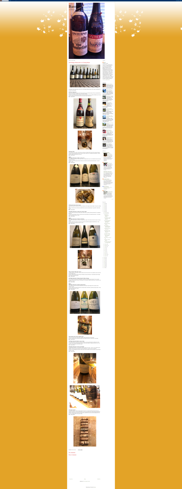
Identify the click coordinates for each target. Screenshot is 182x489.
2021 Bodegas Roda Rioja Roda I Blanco (110, 192)
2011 (104, 267)
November (105, 213)
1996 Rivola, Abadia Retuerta (107, 240)
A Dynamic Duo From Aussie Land (107, 229)
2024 (104, 206)
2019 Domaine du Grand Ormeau (110, 123)
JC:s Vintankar (106, 162)
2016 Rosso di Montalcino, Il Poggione (106, 215)
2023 (104, 207)
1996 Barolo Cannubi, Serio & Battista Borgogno (107, 235)
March (105, 253)
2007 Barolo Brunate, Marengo (107, 224)
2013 (104, 265)
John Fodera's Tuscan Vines (108, 171)
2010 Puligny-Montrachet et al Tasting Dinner (107, 242)
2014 (104, 263)
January (105, 255)
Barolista (75, 6)
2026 (104, 203)
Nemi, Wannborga (109, 143)
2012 (104, 266)
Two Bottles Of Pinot (107, 233)
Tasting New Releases (109, 84)
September (105, 245)
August (105, 246)
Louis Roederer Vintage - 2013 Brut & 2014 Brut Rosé (107, 218)
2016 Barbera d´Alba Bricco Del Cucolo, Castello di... (107, 231)
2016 (104, 261)
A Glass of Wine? (109, 102)
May (105, 250)
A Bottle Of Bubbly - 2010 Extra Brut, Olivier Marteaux (110, 109)
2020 (104, 211)
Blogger (95, 487)
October (105, 244)
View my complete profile (106, 79)
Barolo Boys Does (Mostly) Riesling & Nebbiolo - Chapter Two (110, 131)
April (105, 251)
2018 (104, 258)
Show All (112, 199)
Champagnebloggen (106, 152)
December (105, 212)
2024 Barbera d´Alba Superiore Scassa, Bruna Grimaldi (110, 116)
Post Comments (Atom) (87, 481)
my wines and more (106, 178)
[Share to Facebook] (81, 449)
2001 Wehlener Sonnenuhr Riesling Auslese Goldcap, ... (107, 226)
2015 (104, 262)
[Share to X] (80, 449)
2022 (104, 208)
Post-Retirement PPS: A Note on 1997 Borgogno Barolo (108, 187)
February (105, 254)
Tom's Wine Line (106, 186)
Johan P (105, 190)
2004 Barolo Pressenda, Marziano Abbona (110, 137)
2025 (104, 204)
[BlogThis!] (79, 449)
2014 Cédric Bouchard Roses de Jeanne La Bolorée (109, 154)
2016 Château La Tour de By (107, 238)
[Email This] (78, 449)
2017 (104, 259)
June (105, 249)
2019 (104, 257)
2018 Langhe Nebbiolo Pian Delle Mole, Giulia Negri (107, 221)
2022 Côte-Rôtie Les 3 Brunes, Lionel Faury (110, 90)
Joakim (105, 62)
